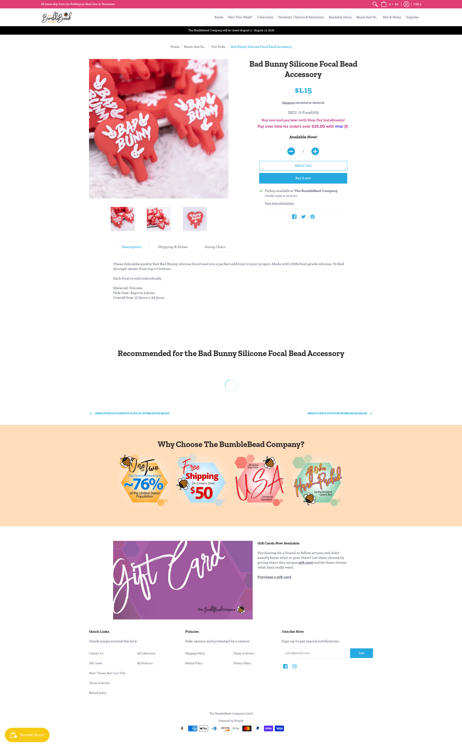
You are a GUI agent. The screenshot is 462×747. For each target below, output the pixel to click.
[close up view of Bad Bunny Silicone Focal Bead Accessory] (122, 219)
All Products (145, 663)
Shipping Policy (195, 653)
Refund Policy (194, 663)
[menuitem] (375, 4)
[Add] (315, 151)
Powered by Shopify (231, 720)
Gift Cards (95, 663)
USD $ (417, 4)
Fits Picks (218, 47)
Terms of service (99, 683)
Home (174, 47)
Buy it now (303, 178)
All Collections (146, 653)
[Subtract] (291, 151)
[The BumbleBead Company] (56, 17)
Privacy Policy (242, 663)
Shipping (288, 102)
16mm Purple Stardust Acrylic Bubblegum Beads (132, 413)
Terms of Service (243, 653)
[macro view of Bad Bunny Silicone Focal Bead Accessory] (195, 219)
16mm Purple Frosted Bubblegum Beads (337, 413)
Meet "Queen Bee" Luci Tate (107, 673)
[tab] (131, 247)
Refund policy (97, 693)
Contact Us (96, 653)
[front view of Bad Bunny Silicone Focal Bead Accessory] (158, 219)
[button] (389, 4)
